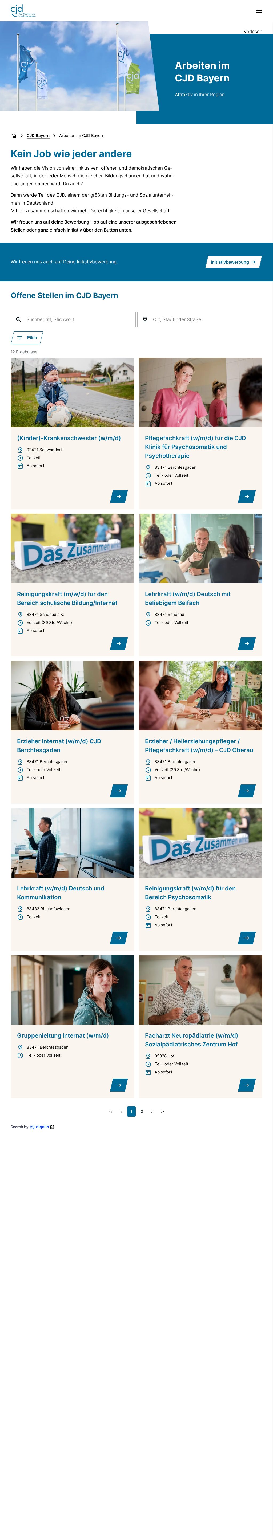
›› (162, 1111)
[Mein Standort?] (145, 319)
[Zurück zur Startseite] (14, 135)
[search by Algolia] (32, 1127)
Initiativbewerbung (230, 262)
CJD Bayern (38, 135)
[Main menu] (258, 10)
